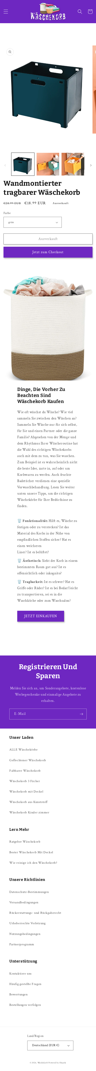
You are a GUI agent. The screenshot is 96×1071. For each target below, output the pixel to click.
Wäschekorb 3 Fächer (24, 781)
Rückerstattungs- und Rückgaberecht (35, 913)
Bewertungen (18, 994)
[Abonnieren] (81, 714)
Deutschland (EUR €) (45, 1045)
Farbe (6, 213)
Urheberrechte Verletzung (27, 923)
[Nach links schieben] (5, 165)
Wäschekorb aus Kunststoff (28, 802)
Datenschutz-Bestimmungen (29, 892)
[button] (6, 11)
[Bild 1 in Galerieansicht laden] (22, 164)
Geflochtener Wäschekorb (27, 760)
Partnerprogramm (21, 944)
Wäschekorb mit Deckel (26, 792)
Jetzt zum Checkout (48, 252)
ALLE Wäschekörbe (23, 750)
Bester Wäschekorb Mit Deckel (31, 852)
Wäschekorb (43, 1062)
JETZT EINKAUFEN (40, 616)
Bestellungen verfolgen (25, 1005)
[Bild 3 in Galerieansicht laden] (73, 164)
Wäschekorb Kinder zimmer (29, 812)
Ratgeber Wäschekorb (24, 842)
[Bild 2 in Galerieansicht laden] (48, 164)
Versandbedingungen (23, 902)
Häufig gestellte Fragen (25, 984)
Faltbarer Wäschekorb (25, 771)
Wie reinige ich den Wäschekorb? (33, 863)
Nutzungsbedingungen (24, 934)
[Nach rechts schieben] (91, 165)
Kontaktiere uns (20, 974)
